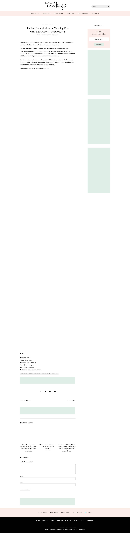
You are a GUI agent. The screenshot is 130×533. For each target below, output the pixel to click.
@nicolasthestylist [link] (28, 365)
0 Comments (55, 34)
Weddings (46, 14)
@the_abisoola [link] (27, 357)
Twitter (54, 512)
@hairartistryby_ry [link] (31, 362)
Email (21, 482)
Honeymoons (83, 14)
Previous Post (25, 400)
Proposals (34, 14)
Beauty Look (24, 373)
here (53, 64)
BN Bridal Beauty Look (34, 373)
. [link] (57, 53)
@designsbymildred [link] (29, 367)
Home (38, 520)
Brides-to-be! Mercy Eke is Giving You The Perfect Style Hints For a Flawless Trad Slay (67, 447)
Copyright (90, 520)
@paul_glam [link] (28, 360)
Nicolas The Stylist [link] (32, 48)
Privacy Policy (79, 520)
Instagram (66, 512)
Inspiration (58, 14)
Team (52, 520)
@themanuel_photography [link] (35, 369)
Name (21, 476)
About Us (45, 520)
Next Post (72, 400)
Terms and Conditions (64, 520)
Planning (70, 14)
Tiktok (89, 512)
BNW (38, 34)
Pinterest (78, 512)
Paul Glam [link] (36, 59)
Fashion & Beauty (48, 25)
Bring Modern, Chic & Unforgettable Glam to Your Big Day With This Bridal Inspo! (28, 447)
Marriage (96, 14)
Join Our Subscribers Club (99, 33)
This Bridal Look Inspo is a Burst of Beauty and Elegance (47, 446)
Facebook (43, 512)
